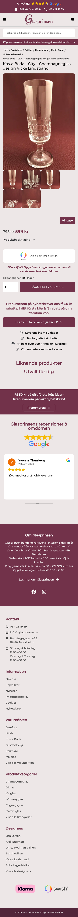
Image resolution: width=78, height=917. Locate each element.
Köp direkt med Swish (43, 255)
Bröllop (28, 50)
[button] (39, 3)
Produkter (16, 50)
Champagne (41, 50)
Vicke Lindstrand (12, 54)
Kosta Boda (57, 50)
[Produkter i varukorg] (72, 20)
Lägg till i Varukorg (47, 286)
